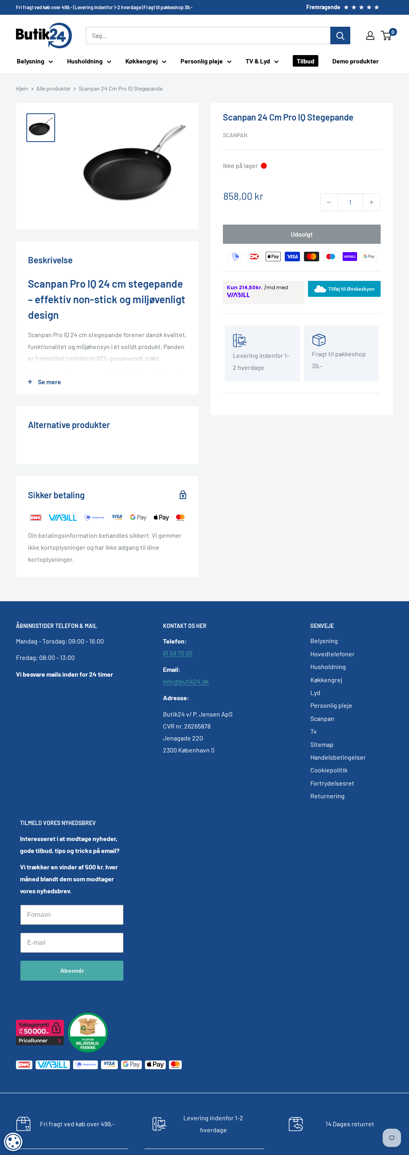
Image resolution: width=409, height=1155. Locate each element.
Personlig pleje (202, 61)
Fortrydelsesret (332, 783)
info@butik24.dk (186, 681)
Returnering (327, 796)
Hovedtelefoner (332, 653)
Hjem (22, 88)
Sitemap (322, 744)
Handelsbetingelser (338, 757)
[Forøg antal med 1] (371, 202)
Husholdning (85, 61)
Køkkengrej (141, 61)
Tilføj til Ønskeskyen (351, 289)
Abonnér (72, 970)
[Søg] (340, 35)
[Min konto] (370, 35)
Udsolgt (302, 234)
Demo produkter (355, 61)
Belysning (30, 61)
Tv (313, 731)
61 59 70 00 (178, 653)
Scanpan (235, 135)
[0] (386, 35)
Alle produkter (53, 88)
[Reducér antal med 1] (329, 202)
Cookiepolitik (328, 770)
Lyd (315, 692)
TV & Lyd (258, 61)
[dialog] (13, 1142)
